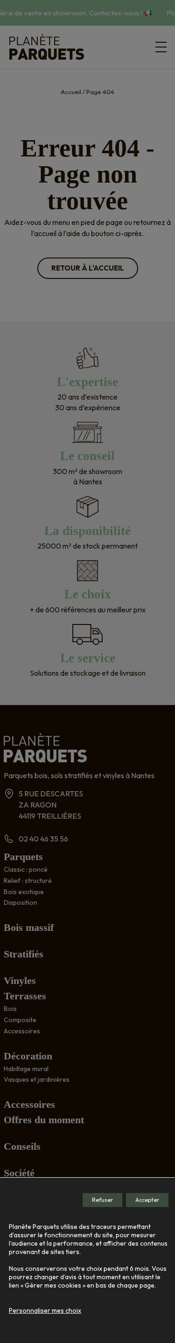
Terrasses (25, 996)
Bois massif (29, 927)
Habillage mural (26, 1069)
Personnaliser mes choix (45, 1310)
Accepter (147, 1199)
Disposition (20, 902)
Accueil (71, 91)
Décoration (28, 1056)
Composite (20, 1020)
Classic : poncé (26, 869)
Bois (10, 1008)
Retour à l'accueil (87, 268)
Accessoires (22, 1031)
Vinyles (20, 980)
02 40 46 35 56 (43, 838)
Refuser (102, 1199)
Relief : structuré (28, 880)
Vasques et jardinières (37, 1079)
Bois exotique (24, 892)
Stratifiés (23, 954)
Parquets (23, 856)
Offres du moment (44, 1120)
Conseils (22, 1146)
